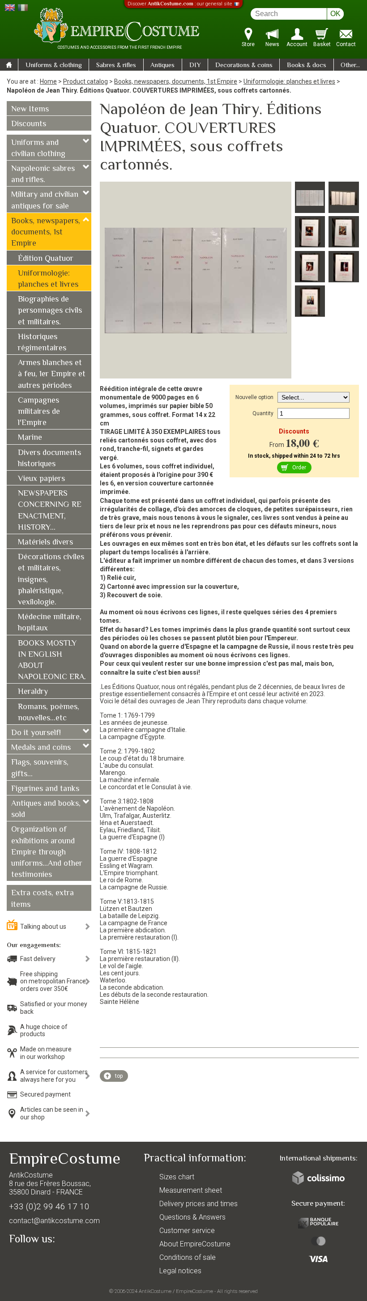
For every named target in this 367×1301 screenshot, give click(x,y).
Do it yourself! (36, 733)
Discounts (28, 124)
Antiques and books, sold (46, 809)
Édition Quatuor (45, 259)
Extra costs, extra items (42, 899)
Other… (350, 65)
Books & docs (306, 65)
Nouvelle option (254, 397)
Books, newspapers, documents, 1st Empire (175, 81)
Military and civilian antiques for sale (44, 201)
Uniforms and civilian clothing (38, 149)
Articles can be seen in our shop (51, 1113)
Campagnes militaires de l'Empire (39, 412)
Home (48, 81)
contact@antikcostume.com (54, 1220)
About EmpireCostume (194, 1244)
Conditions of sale (187, 1257)
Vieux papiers (41, 479)
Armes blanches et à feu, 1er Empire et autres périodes (51, 374)
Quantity (262, 413)
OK (335, 13)
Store (248, 44)
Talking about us (43, 926)
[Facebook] (31, 1259)
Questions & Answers (192, 1217)
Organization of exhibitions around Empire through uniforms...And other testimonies (46, 852)
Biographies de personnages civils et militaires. (50, 310)
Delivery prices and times (198, 1203)
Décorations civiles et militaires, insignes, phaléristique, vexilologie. (51, 580)
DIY (195, 65)
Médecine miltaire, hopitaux (49, 623)
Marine (30, 438)
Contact (346, 44)
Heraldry (33, 692)
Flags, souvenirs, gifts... (39, 768)
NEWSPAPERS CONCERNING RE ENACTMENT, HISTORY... (49, 511)
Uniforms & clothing (54, 65)
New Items (30, 109)
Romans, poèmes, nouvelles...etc (48, 713)
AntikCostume (155, 1291)
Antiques (162, 65)
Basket (322, 44)
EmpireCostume (194, 1291)
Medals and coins (41, 748)
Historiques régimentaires (42, 343)
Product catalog (85, 81)
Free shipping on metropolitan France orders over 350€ (53, 981)
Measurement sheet (190, 1190)
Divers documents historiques (49, 459)
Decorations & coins (244, 65)
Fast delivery (37, 958)
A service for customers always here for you (54, 1075)
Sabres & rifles (116, 65)
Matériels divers (45, 542)
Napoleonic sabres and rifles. (43, 175)
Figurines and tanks (45, 789)
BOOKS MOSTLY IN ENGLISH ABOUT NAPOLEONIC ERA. (52, 661)
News (272, 44)
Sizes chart (176, 1177)
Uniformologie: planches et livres (289, 81)
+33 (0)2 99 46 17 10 (49, 1206)
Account (296, 44)
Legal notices (180, 1271)
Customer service (187, 1230)
